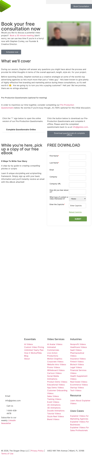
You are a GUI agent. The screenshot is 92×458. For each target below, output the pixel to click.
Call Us (10, 406)
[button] (69, 2)
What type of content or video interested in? (59, 198)
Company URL (55, 184)
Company (53, 177)
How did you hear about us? (59, 191)
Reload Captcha (75, 212)
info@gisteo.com (80, 127)
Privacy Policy (37, 450)
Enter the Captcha (57, 204)
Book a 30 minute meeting (22, 35)
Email (52, 170)
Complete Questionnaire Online (21, 129)
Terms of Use (7, 453)
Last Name (54, 163)
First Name (54, 156)
